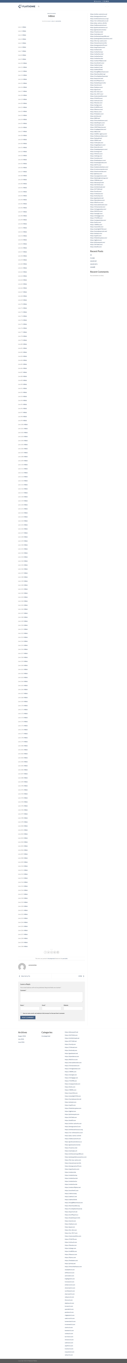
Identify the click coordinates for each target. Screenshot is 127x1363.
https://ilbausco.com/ (96, 109)
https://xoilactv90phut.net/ (98, 60)
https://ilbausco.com (71, 1254)
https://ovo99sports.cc (71, 1215)
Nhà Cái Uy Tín (25, 976)
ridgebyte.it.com (69, 1315)
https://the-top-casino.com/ (98, 41)
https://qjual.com (70, 1227)
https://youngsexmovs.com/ (98, 176)
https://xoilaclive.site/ (96, 58)
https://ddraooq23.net (71, 1032)
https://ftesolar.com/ (96, 103)
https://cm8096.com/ (96, 107)
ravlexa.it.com (69, 1333)
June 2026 (21, 1042)
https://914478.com (71, 1239)
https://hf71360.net (71, 1041)
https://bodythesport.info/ (98, 83)
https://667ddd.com (71, 1117)
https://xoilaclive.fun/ (96, 56)
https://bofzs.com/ (95, 222)
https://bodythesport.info (72, 1218)
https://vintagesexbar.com (72, 1068)
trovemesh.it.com (70, 1324)
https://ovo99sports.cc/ (97, 80)
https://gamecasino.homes (72, 1145)
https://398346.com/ (96, 180)
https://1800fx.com (70, 1071)
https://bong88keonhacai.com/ (99, 72)
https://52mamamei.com (72, 1065)
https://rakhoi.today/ (96, 65)
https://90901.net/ (95, 140)
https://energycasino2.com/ (98, 16)
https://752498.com (71, 1081)
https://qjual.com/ (95, 89)
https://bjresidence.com (72, 1056)
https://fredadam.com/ (97, 114)
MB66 (24, 27)
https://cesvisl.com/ (96, 85)
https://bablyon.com (71, 1224)
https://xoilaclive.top (71, 1175)
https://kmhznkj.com (71, 1050)
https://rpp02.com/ (96, 235)
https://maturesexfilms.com (73, 1236)
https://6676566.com (71, 1035)
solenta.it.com (69, 1342)
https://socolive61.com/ (97, 63)
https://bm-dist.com (71, 1230)
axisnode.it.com (69, 1275)
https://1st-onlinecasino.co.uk (74, 1132)
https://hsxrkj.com (70, 1044)
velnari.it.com (69, 1355)
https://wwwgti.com (71, 1075)
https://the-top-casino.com (73, 1160)
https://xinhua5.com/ (96, 100)
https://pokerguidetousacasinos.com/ (101, 38)
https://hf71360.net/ (96, 189)
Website (66, 1005)
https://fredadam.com (71, 1260)
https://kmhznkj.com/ (96, 196)
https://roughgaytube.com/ (98, 129)
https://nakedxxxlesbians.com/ (99, 167)
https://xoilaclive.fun (71, 1181)
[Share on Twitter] (48, 952)
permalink (65, 958)
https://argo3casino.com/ (97, 47)
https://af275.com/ (95, 165)
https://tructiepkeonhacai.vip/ (99, 76)
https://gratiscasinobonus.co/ (99, 27)
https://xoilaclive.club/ (97, 54)
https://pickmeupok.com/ (97, 242)
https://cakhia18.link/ (96, 69)
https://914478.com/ (96, 98)
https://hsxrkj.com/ (96, 191)
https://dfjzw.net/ (95, 131)
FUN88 (92, 258)
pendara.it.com (69, 1312)
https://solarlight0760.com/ (98, 229)
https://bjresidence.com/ (97, 200)
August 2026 (22, 1036)
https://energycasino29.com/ (98, 45)
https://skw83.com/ (96, 247)
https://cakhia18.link (71, 1199)
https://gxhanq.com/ (96, 173)
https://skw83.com (70, 1120)
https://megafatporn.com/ (98, 145)
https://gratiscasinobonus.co (73, 1141)
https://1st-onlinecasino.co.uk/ (99, 21)
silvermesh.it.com (70, 1288)
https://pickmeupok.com (72, 1114)
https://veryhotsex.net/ (97, 125)
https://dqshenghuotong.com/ (99, 178)
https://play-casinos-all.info (73, 1135)
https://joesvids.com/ (96, 147)
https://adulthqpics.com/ (97, 122)
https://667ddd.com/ (96, 244)
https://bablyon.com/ (96, 87)
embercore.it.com (70, 1285)
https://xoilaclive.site (71, 1184)
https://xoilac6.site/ (96, 49)
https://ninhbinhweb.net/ (97, 187)
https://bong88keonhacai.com (74, 1202)
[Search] (38, 6)
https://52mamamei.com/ (97, 207)
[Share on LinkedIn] (57, 952)
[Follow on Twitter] (106, 1)
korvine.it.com (69, 1336)
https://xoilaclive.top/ (96, 52)
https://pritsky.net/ (95, 116)
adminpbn (58, 21)
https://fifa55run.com (71, 1059)
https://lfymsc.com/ (96, 111)
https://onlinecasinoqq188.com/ (99, 36)
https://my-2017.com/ (96, 94)
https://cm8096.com (71, 1251)
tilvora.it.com (69, 1300)
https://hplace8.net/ (96, 138)
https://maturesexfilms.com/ (98, 96)
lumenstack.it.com (70, 1321)
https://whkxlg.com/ (96, 156)
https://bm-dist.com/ (96, 91)
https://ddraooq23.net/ (97, 182)
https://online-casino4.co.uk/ (98, 14)
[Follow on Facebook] (103, 1)
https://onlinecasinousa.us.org (74, 1129)
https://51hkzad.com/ (96, 193)
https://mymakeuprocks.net (73, 1099)
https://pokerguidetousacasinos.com (75, 1157)
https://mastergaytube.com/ (98, 162)
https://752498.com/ (96, 218)
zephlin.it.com (69, 1345)
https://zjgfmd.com (70, 1111)
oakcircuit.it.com (70, 1318)
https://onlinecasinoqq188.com (74, 1154)
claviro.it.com (69, 1327)
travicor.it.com (69, 1348)
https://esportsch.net (71, 1212)
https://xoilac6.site (70, 1172)
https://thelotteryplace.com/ (98, 238)
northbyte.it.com (70, 1291)
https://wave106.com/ (96, 227)
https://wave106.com (71, 1093)
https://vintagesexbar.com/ (98, 209)
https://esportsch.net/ (96, 78)
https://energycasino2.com (73, 1126)
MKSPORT (93, 261)
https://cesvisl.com (70, 1221)
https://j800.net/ (95, 118)
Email (44, 1005)
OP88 (80, 976)
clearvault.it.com (70, 1294)
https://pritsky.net (70, 1263)
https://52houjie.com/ (96, 142)
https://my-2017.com (71, 1233)
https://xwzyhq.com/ (96, 158)
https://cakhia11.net (71, 1196)
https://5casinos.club (71, 1148)
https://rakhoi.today (71, 1193)
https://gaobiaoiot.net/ (97, 198)
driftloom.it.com (69, 1272)
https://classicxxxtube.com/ (98, 171)
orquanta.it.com (69, 1352)
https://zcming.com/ (96, 151)
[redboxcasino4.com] (26, 6)
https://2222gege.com (71, 1078)
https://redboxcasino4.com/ (98, 25)
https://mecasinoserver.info (73, 1163)
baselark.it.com (69, 1330)
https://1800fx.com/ (96, 224)
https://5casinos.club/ (96, 32)
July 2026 (21, 1039)
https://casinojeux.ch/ (96, 34)
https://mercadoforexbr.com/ (98, 204)
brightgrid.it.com (70, 1278)
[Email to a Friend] (51, 952)
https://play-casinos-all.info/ (98, 23)
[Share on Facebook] (45, 952)
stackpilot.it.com (70, 1269)
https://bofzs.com (70, 1087)
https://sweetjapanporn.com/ (99, 149)
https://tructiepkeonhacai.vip (73, 1208)
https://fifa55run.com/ (97, 202)
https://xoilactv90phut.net (73, 1187)
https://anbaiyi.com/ (96, 233)
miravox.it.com (69, 1339)
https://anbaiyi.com (70, 1102)
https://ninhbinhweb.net (72, 1038)
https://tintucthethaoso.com (73, 1266)
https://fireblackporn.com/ (98, 160)
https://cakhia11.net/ (96, 67)
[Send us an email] (108, 1)
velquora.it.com (69, 1297)
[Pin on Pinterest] (54, 952)
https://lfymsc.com (70, 1257)
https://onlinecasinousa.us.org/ (99, 18)
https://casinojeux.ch (71, 1151)
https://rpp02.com (70, 1105)
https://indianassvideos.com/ (98, 136)
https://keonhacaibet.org (72, 1205)
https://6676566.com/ (96, 184)
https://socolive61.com (71, 1190)
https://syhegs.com (70, 1248)
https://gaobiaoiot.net (71, 1053)
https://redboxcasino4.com (73, 1138)
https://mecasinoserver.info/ (98, 43)
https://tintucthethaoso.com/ (99, 120)
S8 (91, 255)
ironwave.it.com (69, 1282)
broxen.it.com (69, 1306)
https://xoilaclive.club (71, 1178)
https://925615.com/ (96, 153)
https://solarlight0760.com (73, 1096)
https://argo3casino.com (72, 1169)
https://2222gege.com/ (97, 216)
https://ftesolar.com (71, 1245)
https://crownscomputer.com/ (99, 169)
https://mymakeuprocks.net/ (98, 231)
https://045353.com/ (96, 211)
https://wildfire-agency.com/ (98, 134)
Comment (23, 990)
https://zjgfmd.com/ (96, 240)
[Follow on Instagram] (104, 1)
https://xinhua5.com (71, 1242)
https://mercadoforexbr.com (73, 1062)
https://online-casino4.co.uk (73, 1123)
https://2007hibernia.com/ (98, 127)
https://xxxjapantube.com (72, 1084)
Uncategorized (51, 13)
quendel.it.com (69, 1309)
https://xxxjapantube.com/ (98, 220)
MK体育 (92, 267)
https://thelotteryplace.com (73, 1108)
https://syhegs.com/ (96, 105)
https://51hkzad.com (71, 1047)
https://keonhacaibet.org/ (97, 74)
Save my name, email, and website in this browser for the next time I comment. (44, 1013)
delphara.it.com (69, 1303)
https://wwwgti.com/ (96, 213)
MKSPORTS (93, 264)
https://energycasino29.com (73, 1166)
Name (22, 1005)
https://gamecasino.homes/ (98, 29)
